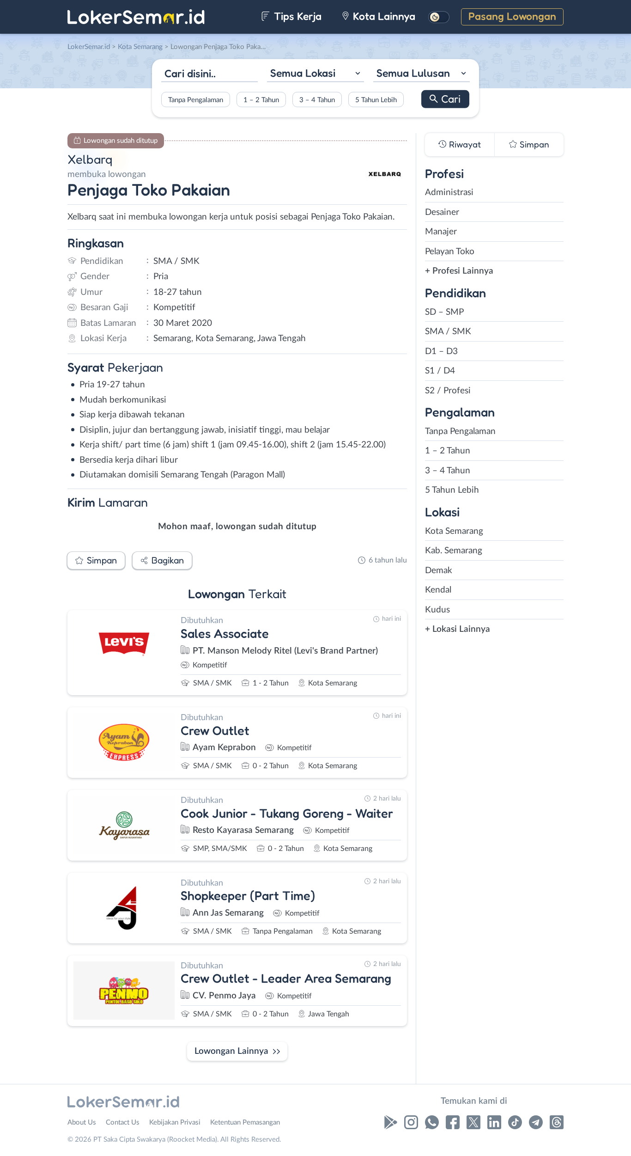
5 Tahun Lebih (376, 99)
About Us (81, 1122)
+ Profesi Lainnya (459, 271)
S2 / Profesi (448, 390)
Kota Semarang (454, 531)
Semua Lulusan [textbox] (413, 73)
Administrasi (449, 192)
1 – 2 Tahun (261, 99)
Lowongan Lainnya (231, 1051)
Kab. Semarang (453, 550)
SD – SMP (444, 312)
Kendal (438, 590)
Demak (438, 570)
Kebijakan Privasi (174, 1122)
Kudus (437, 610)
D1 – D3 (441, 351)
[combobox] (315, 74)
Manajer (441, 231)
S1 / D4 (440, 371)
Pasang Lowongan (512, 16)
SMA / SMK (448, 331)
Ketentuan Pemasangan (245, 1122)
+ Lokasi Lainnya (457, 629)
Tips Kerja (296, 16)
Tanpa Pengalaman (195, 99)
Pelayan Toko (449, 251)
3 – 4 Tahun (317, 99)
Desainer (442, 212)
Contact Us (123, 1122)
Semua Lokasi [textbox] (302, 73)
